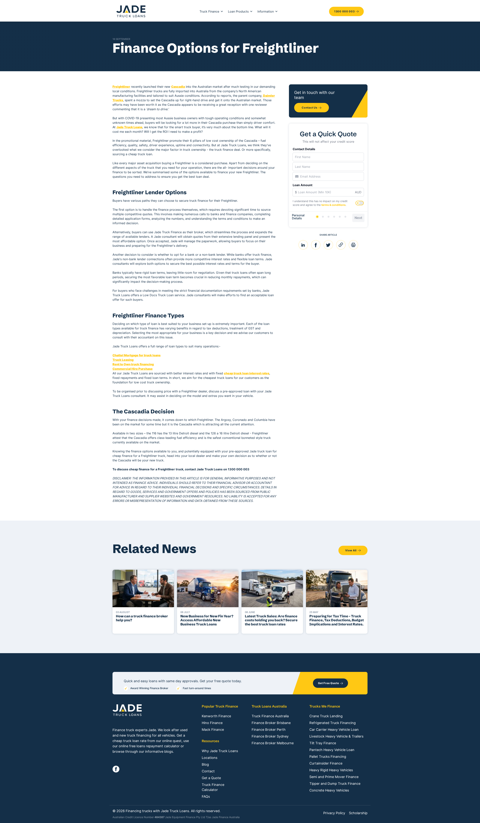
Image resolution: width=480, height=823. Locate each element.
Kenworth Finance (216, 716)
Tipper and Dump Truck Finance (334, 784)
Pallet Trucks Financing (327, 757)
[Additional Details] (340, 217)
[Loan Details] (328, 217)
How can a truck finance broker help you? (142, 618)
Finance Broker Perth (269, 730)
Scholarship (358, 813)
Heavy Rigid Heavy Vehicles (331, 770)
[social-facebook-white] (115, 769)
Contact (208, 771)
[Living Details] (334, 217)
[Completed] (345, 217)
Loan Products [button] (238, 11)
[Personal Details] (317, 217)
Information (265, 11)
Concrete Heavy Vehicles (329, 790)
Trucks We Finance (324, 706)
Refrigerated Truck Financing (332, 723)
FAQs (206, 796)
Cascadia (178, 86)
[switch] (360, 203)
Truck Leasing (123, 360)
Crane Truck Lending (326, 716)
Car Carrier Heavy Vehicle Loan (334, 730)
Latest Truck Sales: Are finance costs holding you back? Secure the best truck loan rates (271, 620)
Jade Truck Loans (129, 127)
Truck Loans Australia (269, 706)
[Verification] (323, 217)
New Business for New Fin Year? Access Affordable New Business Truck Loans (206, 620)
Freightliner (121, 86)
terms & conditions (333, 204)
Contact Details (304, 149)
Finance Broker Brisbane (271, 723)
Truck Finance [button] (209, 11)
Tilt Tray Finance (322, 743)
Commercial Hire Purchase (132, 369)
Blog (205, 764)
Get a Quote (211, 778)
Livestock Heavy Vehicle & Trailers (336, 736)
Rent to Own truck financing (133, 364)
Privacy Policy (334, 813)
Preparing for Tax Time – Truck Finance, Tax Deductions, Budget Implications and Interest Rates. (336, 620)
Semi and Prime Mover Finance (333, 777)
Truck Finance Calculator (213, 787)
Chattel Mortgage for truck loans (136, 355)
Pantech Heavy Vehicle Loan (331, 750)
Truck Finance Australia (270, 716)
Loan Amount (302, 185)
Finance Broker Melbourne (273, 743)
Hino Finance (212, 723)
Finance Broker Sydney (270, 736)
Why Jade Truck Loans (220, 751)
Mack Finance (213, 730)
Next (358, 218)
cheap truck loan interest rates (246, 373)
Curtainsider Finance (325, 763)
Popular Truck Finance (220, 706)
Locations (209, 758)
